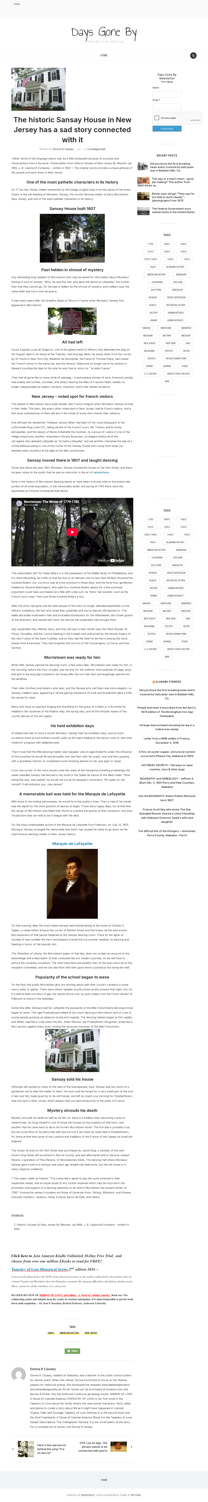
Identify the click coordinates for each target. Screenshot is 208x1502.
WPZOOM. (136, 1495)
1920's (167, 251)
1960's (153, 267)
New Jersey (91, 1333)
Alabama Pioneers (168, 681)
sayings (167, 366)
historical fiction (175, 305)
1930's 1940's (150, 259)
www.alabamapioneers (116, 1384)
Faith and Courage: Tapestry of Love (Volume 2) (70, 1412)
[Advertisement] (137, 8)
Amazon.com (114, 1389)
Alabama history (175, 267)
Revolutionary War (176, 358)
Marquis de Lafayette (72, 843)
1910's (150, 251)
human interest (176, 312)
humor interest (175, 320)
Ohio (188, 343)
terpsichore (101, 472)
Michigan (148, 335)
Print (75, 1351)
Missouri (186, 335)
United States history (178, 373)
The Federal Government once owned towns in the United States (173, 210)
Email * (156, 99)
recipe (186, 351)
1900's (183, 244)
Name (155, 87)
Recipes (152, 358)
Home (17, 4)
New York (171, 343)
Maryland (166, 328)
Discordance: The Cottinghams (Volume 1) (65, 1422)
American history (69, 1333)
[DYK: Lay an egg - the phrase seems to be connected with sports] (118, 1446)
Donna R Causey (63, 149)
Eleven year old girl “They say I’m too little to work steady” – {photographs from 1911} (173, 197)
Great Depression (176, 297)
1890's (167, 244)
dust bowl (156, 290)
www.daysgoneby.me (48, 1389)
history (154, 312)
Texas (185, 366)
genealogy (177, 290)
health (152, 305)
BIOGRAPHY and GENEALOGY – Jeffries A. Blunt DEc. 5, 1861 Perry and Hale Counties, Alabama (167, 783)
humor (153, 320)
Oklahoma (149, 351)
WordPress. (88, 1495)
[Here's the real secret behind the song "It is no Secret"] (26, 1448)
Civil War (177, 282)
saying (149, 366)
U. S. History (150, 373)
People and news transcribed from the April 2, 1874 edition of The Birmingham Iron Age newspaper (166, 712)
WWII (167, 381)
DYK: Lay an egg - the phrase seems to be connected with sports (92, 1446)
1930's (183, 251)
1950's (187, 259)
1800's (51, 1333)
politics (169, 351)
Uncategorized (96, 149)
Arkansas (181, 274)
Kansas (146, 328)
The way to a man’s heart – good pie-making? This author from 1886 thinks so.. (165, 182)
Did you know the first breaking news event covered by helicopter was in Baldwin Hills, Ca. (172, 167)
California (157, 282)
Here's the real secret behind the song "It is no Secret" (51, 1449)
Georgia (153, 297)
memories (186, 328)
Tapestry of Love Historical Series (39, 1269)
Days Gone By (104, 31)
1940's (170, 259)
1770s (150, 244)
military (167, 335)
